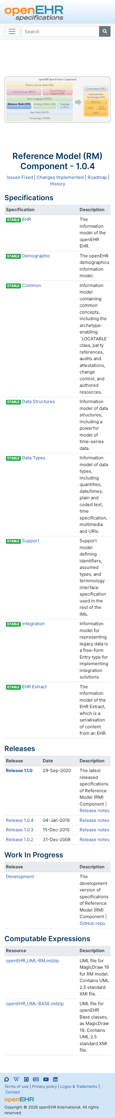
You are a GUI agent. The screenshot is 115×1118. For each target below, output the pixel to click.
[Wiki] (16, 1079)
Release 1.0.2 (19, 839)
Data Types (33, 458)
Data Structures (38, 401)
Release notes (94, 810)
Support (30, 540)
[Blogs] (36, 1079)
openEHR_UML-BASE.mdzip (35, 1003)
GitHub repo (92, 923)
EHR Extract (34, 686)
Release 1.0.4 (20, 820)
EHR (26, 219)
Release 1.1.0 (19, 770)
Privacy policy (44, 1086)
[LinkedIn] (55, 1079)
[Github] (26, 1079)
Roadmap (97, 177)
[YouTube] (46, 1079)
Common (31, 285)
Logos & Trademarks (78, 1086)
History (57, 184)
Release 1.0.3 (20, 830)
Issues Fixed (20, 177)
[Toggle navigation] (12, 31)
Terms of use (16, 1086)
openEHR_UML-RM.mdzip (32, 960)
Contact (13, 1092)
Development (20, 876)
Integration (33, 623)
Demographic (36, 256)
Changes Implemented (60, 177)
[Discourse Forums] (6, 1080)
